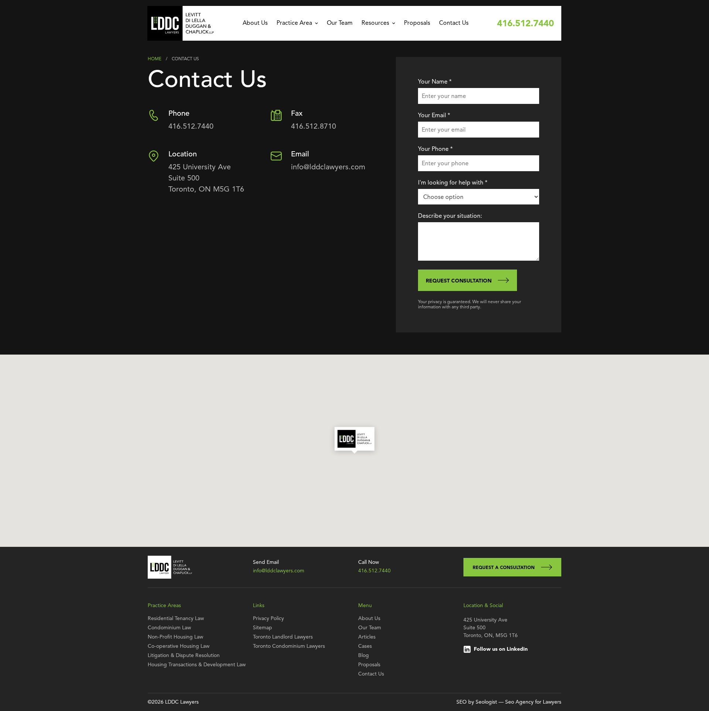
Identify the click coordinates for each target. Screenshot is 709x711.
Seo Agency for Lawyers (533, 702)
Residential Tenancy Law (176, 618)
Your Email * (434, 116)
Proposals (417, 23)
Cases (365, 646)
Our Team (340, 23)
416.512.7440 (525, 24)
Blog (363, 655)
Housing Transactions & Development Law (197, 664)
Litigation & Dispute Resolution (184, 655)
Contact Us (454, 23)
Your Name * (435, 82)
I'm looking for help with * (452, 183)
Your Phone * (435, 149)
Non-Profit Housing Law (175, 637)
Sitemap (262, 627)
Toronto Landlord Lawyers (283, 637)
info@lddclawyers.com (328, 167)
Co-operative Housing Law (178, 646)
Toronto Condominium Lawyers (289, 646)
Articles (367, 637)
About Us (255, 23)
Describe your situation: (450, 216)
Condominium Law (169, 627)
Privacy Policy (268, 618)
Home (154, 59)
